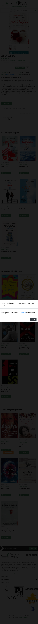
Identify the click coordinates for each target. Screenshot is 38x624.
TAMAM (33, 319)
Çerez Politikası (22, 312)
